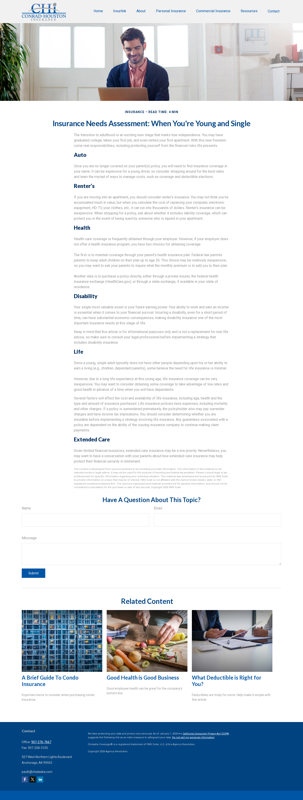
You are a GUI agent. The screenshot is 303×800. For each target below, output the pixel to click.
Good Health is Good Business (143, 677)
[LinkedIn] (40, 779)
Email (158, 508)
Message (29, 538)
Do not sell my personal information (193, 737)
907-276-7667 (41, 742)
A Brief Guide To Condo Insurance (50, 680)
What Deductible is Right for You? (226, 680)
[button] (98, 11)
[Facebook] (25, 779)
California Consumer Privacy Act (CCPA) (206, 733)
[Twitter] (32, 779)
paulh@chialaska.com (37, 772)
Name (26, 508)
